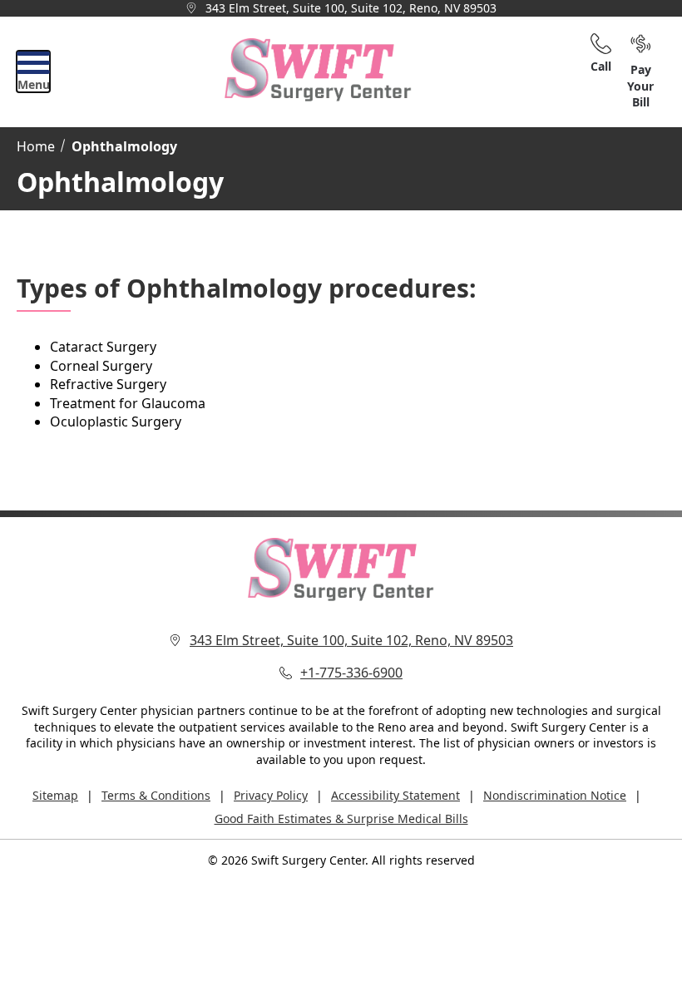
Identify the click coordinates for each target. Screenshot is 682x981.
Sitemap (55, 795)
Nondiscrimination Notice (554, 795)
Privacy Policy (271, 795)
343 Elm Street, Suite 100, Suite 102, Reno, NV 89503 (351, 8)
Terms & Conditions (155, 795)
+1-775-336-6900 (351, 672)
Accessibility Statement (395, 795)
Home (36, 146)
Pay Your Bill (640, 86)
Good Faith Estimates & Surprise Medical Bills (341, 818)
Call (601, 66)
